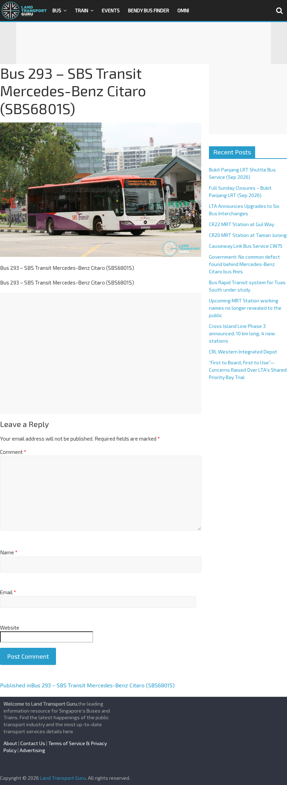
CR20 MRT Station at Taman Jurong (248, 235)
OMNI (183, 10)
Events (111, 10)
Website (9, 627)
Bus (56, 10)
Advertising (32, 750)
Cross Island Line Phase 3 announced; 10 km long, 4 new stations (242, 333)
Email (8, 592)
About (10, 743)
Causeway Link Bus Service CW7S (245, 246)
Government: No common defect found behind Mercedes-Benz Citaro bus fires (244, 264)
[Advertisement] (143, 43)
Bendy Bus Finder (148, 10)
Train (81, 10)
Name (9, 552)
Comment (13, 452)
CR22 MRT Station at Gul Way (241, 224)
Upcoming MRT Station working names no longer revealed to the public (245, 307)
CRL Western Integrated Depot (243, 352)
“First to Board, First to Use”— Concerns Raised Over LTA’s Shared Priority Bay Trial (248, 369)
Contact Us (32, 743)
